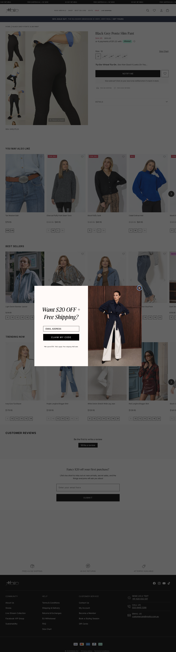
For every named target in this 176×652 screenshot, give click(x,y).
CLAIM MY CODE (61, 337)
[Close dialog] (139, 288)
